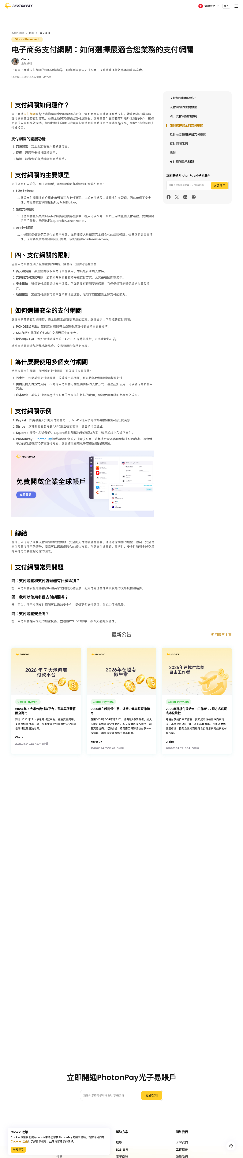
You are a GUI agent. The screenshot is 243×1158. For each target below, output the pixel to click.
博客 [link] (31, 33)
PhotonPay (44, 439)
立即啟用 (219, 186)
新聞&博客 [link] (17, 33)
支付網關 (30, 114)
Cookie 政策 (19, 1141)
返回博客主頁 (221, 634)
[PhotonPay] (19, 7)
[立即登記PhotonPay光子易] (82, 484)
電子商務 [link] (44, 33)
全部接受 (18, 1150)
